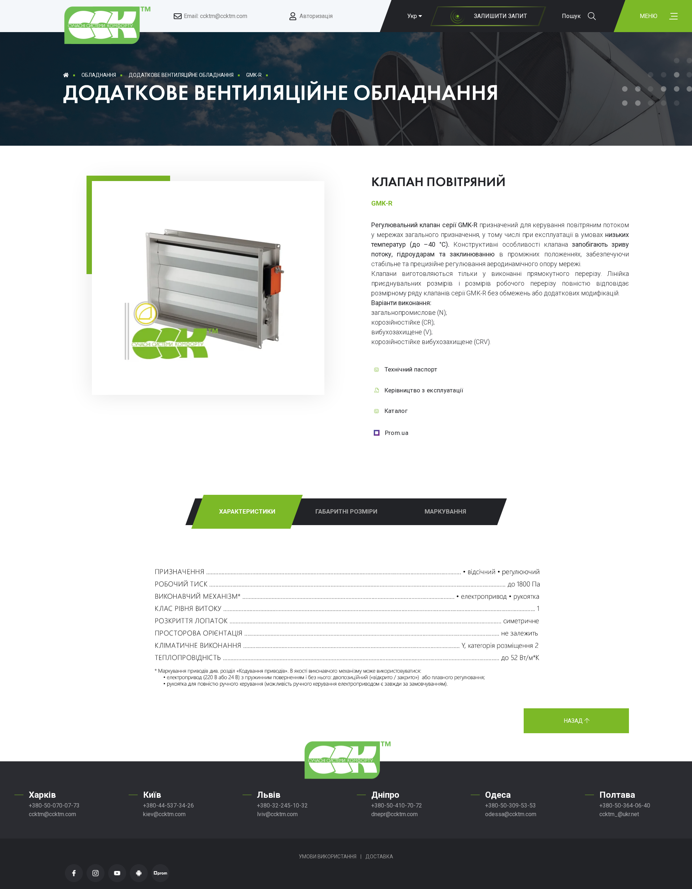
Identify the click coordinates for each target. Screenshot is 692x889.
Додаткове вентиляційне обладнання (181, 75)
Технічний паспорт (411, 369)
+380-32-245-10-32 (282, 805)
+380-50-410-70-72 (396, 805)
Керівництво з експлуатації (424, 390)
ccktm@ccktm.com (52, 814)
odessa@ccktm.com (510, 814)
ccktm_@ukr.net (619, 814)
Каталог (396, 410)
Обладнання (98, 75)
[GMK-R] (214, 365)
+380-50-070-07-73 (54, 805)
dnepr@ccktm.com (394, 814)
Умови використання (327, 856)
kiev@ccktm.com (164, 814)
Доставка (379, 856)
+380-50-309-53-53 (510, 805)
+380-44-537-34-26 (168, 805)
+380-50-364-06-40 (624, 805)
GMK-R (254, 75)
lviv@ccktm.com (277, 814)
